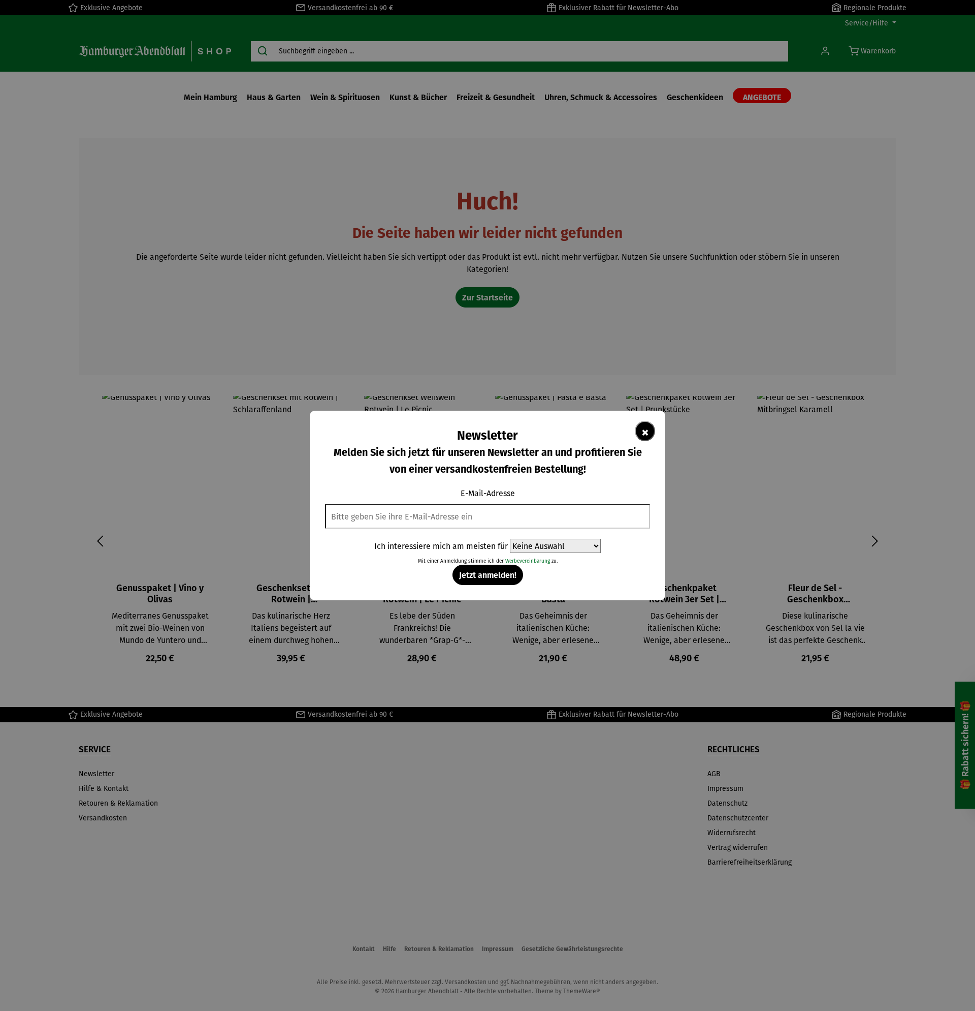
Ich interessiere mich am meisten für (441, 546)
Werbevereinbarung (527, 561)
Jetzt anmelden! (487, 574)
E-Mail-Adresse (488, 493)
